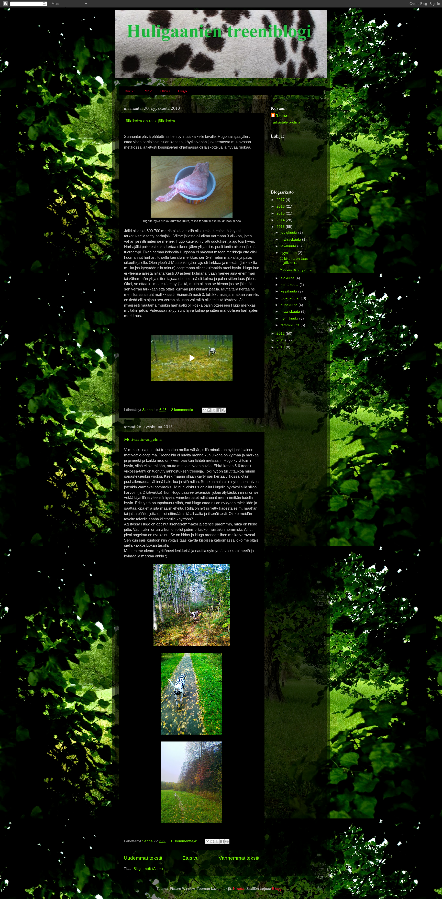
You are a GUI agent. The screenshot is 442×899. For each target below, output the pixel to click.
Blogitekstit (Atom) (148, 869)
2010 (281, 347)
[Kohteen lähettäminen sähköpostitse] (204, 410)
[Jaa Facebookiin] (219, 410)
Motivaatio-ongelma (143, 439)
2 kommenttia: (183, 410)
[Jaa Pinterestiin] (223, 410)
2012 (281, 333)
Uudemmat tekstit (143, 858)
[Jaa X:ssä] (214, 410)
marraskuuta (291, 239)
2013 (281, 227)
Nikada (238, 889)
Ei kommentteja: (184, 841)
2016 (281, 206)
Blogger (278, 889)
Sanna (281, 115)
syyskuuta (289, 253)
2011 (281, 340)
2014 (281, 220)
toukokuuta (290, 298)
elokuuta (288, 278)
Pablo (147, 90)
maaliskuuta (291, 311)
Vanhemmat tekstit (239, 858)
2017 (281, 200)
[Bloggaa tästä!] (209, 410)
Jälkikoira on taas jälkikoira (149, 120)
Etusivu (130, 90)
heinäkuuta (290, 285)
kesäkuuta (289, 291)
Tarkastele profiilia (285, 122)
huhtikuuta (290, 305)
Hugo (182, 90)
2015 (281, 213)
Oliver (165, 90)
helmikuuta (290, 318)
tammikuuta (291, 325)
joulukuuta (289, 232)
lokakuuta (289, 246)
